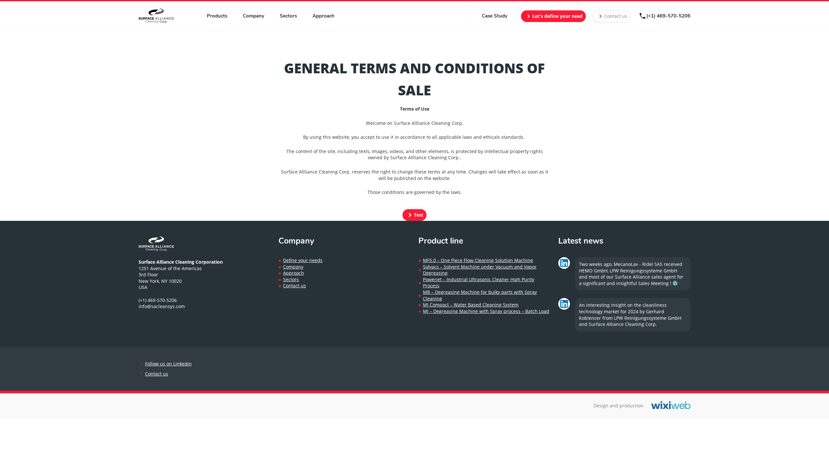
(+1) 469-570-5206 (664, 16)
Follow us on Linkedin (168, 364)
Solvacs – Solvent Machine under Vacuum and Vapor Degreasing (480, 270)
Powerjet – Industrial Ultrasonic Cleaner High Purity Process (478, 282)
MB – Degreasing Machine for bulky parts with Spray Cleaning (480, 295)
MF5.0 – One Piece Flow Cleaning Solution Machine (478, 260)
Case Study (494, 15)
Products (217, 15)
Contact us (611, 16)
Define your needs (303, 260)
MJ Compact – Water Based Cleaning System (470, 305)
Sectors (288, 15)
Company (253, 15)
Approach (323, 15)
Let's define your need (554, 16)
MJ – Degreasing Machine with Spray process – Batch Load (486, 311)
